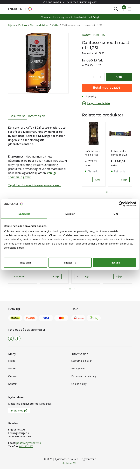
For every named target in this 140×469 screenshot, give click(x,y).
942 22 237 (26, 446)
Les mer (19, 276)
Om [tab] (116, 213)
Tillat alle (114, 262)
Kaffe (55, 25)
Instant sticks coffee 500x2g (119, 152)
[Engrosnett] (20, 9)
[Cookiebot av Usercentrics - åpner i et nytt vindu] (121, 203)
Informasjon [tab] (36, 116)
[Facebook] (17, 338)
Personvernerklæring (83, 376)
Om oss (12, 376)
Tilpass (68, 262)
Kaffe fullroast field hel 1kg (92, 152)
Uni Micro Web (70, 463)
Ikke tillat (25, 262)
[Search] (115, 9)
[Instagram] (11, 338)
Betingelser (78, 368)
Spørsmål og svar (81, 360)
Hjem (11, 25)
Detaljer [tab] (70, 213)
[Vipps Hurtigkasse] (107, 88)
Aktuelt (12, 368)
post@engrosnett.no (28, 443)
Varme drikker (39, 25)
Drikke (22, 25)
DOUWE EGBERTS (93, 35)
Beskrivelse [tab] (17, 116)
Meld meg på (19, 410)
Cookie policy (79, 383)
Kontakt (12, 383)
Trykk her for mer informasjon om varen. (34, 185)
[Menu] (129, 9)
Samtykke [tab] (24, 213)
